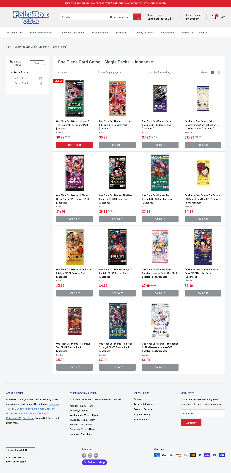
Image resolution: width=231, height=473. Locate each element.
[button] (218, 16)
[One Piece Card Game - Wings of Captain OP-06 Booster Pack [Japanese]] (117, 247)
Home (8, 46)
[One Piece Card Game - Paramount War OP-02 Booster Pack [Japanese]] (74, 321)
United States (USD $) (18, 450)
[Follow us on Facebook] (84, 455)
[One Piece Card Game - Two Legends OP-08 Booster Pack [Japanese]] (160, 173)
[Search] (137, 17)
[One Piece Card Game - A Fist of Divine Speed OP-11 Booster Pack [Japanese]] (74, 173)
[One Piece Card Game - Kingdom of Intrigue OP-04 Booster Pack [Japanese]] (74, 247)
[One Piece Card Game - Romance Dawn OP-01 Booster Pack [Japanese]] (203, 247)
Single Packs (17, 63)
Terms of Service (143, 409)
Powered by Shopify (16, 461)
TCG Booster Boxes (22, 408)
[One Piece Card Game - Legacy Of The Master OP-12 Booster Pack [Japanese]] (74, 98)
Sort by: (159, 72)
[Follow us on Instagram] (90, 455)
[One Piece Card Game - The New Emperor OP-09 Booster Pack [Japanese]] (117, 173)
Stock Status (21, 72)
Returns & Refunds (144, 404)
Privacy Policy (141, 419)
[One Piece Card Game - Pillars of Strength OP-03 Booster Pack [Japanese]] (117, 321)
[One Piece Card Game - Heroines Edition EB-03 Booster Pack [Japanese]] (117, 98)
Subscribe (191, 422)
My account (192, 18)
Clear (37, 62)
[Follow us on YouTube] (96, 455)
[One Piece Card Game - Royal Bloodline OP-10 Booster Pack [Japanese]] (160, 98)
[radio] (212, 72)
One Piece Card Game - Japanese (32, 46)
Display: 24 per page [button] (107, 72)
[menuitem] (15, 32)
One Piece (28, 417)
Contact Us (140, 399)
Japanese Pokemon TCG (27, 413)
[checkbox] (27, 78)
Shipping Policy (142, 414)
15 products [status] (63, 72)
